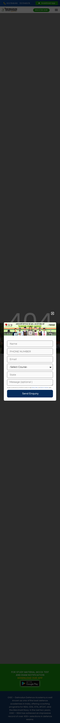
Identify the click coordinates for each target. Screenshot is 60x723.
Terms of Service (44, 387)
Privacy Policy (35, 387)
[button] (52, 313)
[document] (30, 361)
